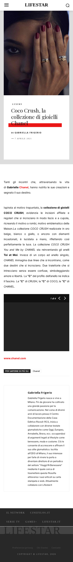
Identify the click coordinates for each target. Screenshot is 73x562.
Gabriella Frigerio (28, 132)
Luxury (17, 104)
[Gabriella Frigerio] (17, 438)
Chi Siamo (42, 547)
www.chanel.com (15, 358)
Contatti (56, 547)
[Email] (58, 148)
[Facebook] (15, 148)
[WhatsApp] (41, 148)
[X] (23, 148)
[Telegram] (66, 148)
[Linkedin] (49, 148)
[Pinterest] (32, 148)
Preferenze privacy (22, 547)
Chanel (23, 187)
